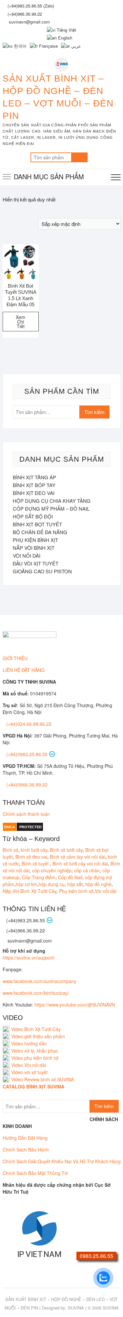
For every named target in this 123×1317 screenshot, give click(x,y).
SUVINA (76, 1308)
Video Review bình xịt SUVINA (42, 1079)
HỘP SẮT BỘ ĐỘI (33, 516)
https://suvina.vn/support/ (29, 957)
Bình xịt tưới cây (66, 850)
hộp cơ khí (26, 884)
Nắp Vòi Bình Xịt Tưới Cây (29, 891)
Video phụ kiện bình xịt (34, 1058)
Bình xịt (10, 850)
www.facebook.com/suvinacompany (39, 981)
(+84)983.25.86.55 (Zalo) (31, 6)
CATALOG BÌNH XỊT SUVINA (33, 1086)
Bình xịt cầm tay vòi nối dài (77, 856)
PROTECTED (30, 827)
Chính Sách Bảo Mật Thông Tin (35, 1173)
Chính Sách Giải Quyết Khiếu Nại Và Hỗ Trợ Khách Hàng (62, 1161)
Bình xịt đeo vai (31, 856)
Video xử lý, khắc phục (34, 1050)
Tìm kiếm (79, 157)
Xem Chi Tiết (20, 321)
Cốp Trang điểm (38, 877)
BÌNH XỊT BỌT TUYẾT (37, 524)
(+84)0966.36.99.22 (27, 784)
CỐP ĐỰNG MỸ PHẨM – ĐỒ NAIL (51, 508)
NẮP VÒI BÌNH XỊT (33, 547)
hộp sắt (75, 884)
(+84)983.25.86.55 (26, 920)
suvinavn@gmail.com (29, 940)
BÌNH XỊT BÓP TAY (34, 485)
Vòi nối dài (105, 891)
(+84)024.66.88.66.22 (28, 724)
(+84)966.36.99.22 (25, 14)
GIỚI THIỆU (15, 658)
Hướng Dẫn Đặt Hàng (25, 1138)
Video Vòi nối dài (28, 1065)
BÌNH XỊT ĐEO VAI (33, 492)
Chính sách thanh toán (26, 814)
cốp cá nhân (87, 870)
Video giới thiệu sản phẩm (38, 1036)
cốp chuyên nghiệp (52, 870)
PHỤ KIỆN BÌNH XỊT (35, 539)
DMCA (9, 827)
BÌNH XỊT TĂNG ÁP (34, 477)
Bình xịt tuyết (36, 863)
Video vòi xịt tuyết (29, 1072)
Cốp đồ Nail (70, 877)
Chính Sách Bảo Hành (26, 1149)
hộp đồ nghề (98, 884)
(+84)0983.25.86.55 (27, 754)
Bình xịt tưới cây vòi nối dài (80, 863)
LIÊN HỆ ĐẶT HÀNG (24, 670)
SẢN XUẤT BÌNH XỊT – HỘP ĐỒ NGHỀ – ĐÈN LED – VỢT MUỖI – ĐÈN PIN (58, 97)
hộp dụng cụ (52, 884)
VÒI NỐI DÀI (26, 555)
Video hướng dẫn (29, 1043)
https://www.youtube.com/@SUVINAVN (74, 1004)
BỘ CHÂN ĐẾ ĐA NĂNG (40, 532)
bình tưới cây (34, 850)
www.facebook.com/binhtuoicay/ (36, 993)
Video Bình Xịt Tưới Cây (35, 1029)
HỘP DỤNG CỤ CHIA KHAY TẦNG (52, 500)
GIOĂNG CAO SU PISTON (42, 571)
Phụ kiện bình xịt (76, 891)
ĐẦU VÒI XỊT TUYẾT (35, 563)
